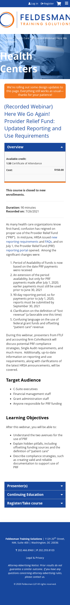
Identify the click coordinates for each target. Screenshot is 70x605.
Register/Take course (25, 503)
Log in (34, 3)
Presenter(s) (17, 485)
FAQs (48, 242)
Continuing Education (25, 494)
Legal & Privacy (35, 557)
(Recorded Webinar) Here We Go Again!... (36, 39)
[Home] (35, 17)
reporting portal (17, 250)
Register (49, 3)
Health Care (22, 38)
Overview (15, 146)
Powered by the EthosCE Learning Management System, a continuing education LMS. (35, 593)
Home (8, 38)
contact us (38, 577)
